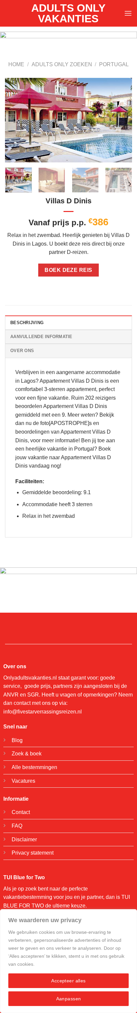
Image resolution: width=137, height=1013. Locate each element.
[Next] (121, 120)
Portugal (114, 64)
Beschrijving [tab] (27, 322)
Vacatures (23, 781)
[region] (68, 961)
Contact (21, 812)
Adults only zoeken (62, 64)
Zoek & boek (27, 753)
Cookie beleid (50, 964)
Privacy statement (33, 853)
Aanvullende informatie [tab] (41, 336)
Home (16, 64)
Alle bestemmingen (34, 767)
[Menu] (128, 13)
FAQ (17, 826)
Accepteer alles (68, 980)
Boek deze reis (68, 270)
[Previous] (16, 120)
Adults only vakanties (68, 13)
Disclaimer (24, 839)
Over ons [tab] (22, 350)
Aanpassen (68, 998)
